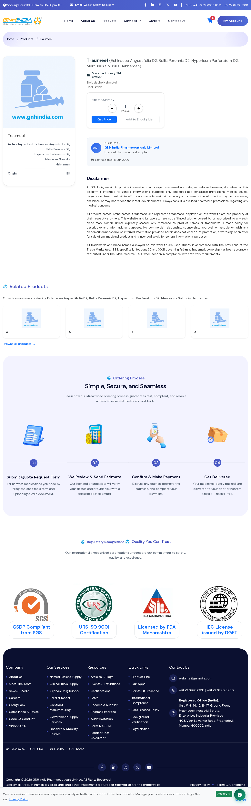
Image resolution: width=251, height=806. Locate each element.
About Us (88, 21)
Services (130, 21)
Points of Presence (145, 691)
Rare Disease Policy (145, 710)
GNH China (56, 749)
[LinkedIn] (152, 5)
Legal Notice (140, 729)
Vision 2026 (17, 726)
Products (109, 21)
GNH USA (36, 749)
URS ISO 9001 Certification (94, 630)
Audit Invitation (102, 719)
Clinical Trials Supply (64, 684)
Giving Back (17, 705)
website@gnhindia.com (94, 4)
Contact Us (176, 21)
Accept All (224, 793)
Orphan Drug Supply (64, 691)
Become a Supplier (104, 705)
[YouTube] (175, 5)
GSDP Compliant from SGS (31, 630)
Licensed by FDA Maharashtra (157, 630)
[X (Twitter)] (167, 5)
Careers (154, 21)
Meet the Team (20, 684)
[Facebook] (145, 5)
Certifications (100, 691)
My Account (232, 21)
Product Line (141, 677)
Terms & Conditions (231, 785)
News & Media (19, 691)
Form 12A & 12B (101, 726)
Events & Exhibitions (105, 684)
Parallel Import (60, 698)
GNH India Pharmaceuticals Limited (132, 147)
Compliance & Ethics (24, 712)
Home (68, 21)
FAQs (94, 698)
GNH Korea (77, 749)
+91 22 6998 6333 (204, 5)
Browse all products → (19, 344)
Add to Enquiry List (140, 119)
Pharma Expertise (103, 712)
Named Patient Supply (66, 677)
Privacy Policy (200, 785)
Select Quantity (103, 100)
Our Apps (139, 684)
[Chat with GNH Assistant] (240, 794)
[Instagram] (160, 5)
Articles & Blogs (102, 677)
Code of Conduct (22, 719)
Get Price (104, 119)
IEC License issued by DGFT (219, 630)
